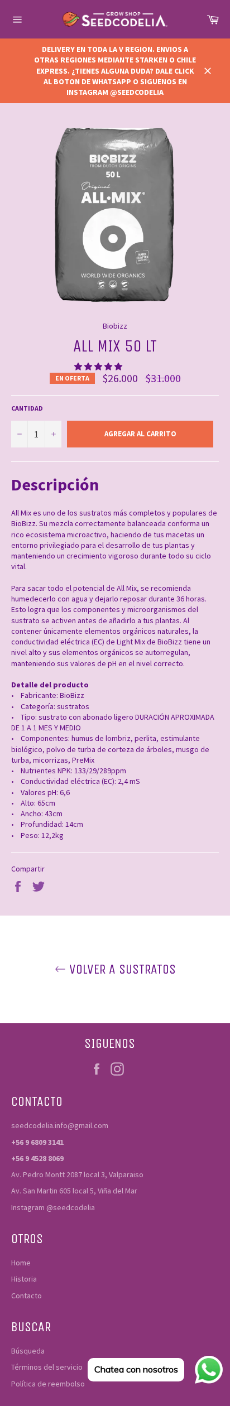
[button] (99, 367)
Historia (24, 1279)
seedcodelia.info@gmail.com (59, 1125)
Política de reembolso (48, 1384)
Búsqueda (28, 1351)
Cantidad (27, 408)
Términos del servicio (47, 1367)
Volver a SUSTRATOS (121, 969)
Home (21, 1263)
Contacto (26, 1296)
